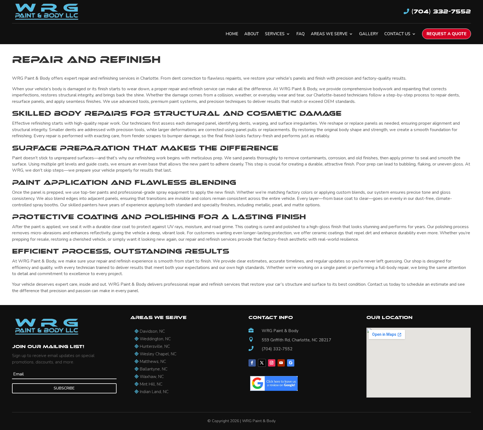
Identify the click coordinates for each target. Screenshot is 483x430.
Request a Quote (447, 34)
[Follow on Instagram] (271, 363)
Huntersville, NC (154, 346)
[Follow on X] (262, 363)
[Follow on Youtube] (281, 363)
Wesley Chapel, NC (157, 354)
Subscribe (64, 388)
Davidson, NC (152, 331)
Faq (300, 34)
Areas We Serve (329, 34)
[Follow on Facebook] (252, 363)
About (251, 34)
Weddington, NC (155, 339)
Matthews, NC (152, 361)
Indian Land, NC (154, 391)
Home (232, 34)
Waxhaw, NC (151, 376)
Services (275, 34)
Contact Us (397, 34)
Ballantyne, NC (153, 369)
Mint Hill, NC (150, 384)
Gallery (368, 34)
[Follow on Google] (290, 363)
